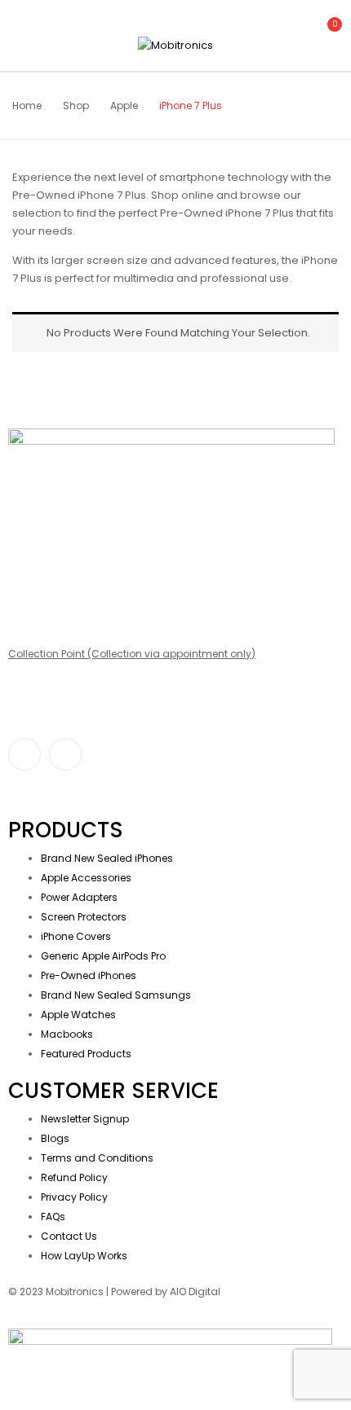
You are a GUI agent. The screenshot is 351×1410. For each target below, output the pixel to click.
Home (27, 105)
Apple (124, 105)
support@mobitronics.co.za (77, 551)
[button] (325, 34)
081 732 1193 (36, 579)
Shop (76, 105)
